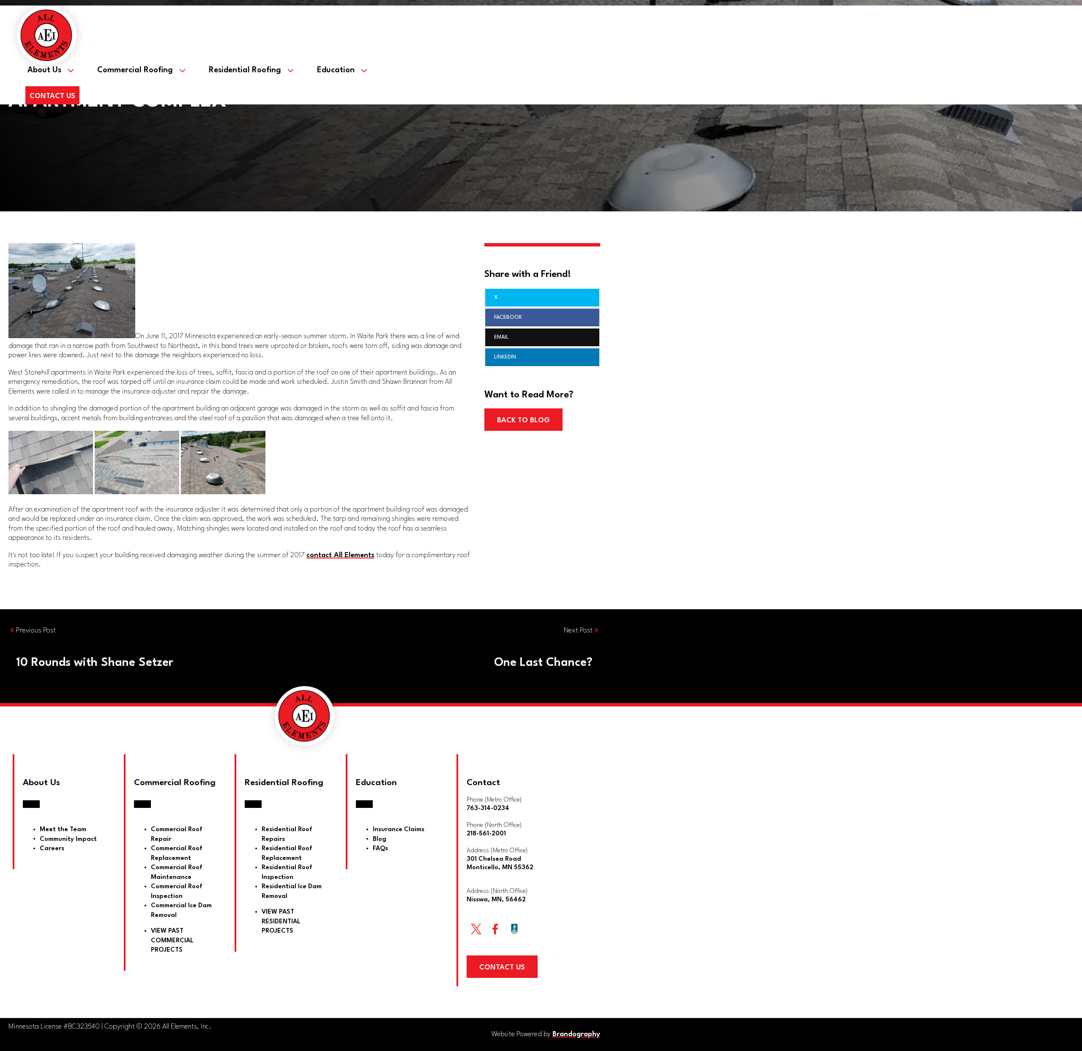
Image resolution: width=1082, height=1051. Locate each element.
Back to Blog (523, 420)
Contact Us (52, 96)
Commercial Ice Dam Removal (181, 911)
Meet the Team (63, 830)
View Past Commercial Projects (172, 940)
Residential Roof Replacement (287, 854)
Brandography (576, 1034)
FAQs (380, 849)
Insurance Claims (398, 830)
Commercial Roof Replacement (176, 854)
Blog (379, 839)
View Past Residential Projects (281, 921)
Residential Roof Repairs (287, 835)
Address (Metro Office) (500, 859)
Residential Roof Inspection (287, 873)
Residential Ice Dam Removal (292, 892)
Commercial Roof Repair (176, 835)
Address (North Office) (497, 895)
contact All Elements (340, 555)
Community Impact (68, 839)
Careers (52, 849)
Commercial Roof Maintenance (176, 873)
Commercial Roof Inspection (176, 892)
